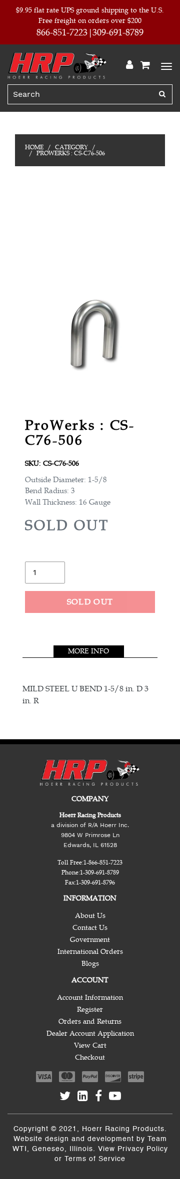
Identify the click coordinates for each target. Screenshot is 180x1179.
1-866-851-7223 (103, 863)
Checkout (90, 1057)
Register (90, 1009)
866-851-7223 (62, 32)
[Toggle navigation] (165, 65)
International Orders (90, 951)
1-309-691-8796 (95, 882)
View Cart (90, 1045)
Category (71, 147)
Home (34, 147)
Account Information (90, 997)
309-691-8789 (118, 32)
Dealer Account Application (90, 1033)
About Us (90, 915)
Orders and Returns (90, 1021)
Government (90, 939)
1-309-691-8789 (99, 873)
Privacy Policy (143, 1149)
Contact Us (90, 927)
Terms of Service (95, 1159)
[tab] (89, 651)
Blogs (90, 963)
